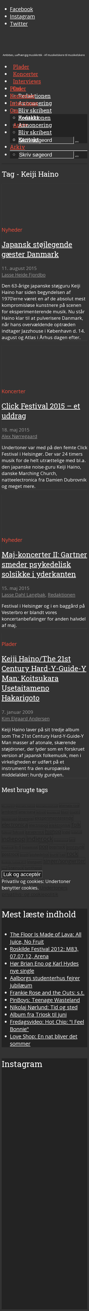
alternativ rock (69, 805)
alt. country (8, 805)
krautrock (7, 847)
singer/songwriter (64, 860)
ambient (9, 811)
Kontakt (28, 139)
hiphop (53, 831)
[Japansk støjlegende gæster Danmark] (40, 222)
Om (14, 110)
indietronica (61, 840)
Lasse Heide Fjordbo (24, 274)
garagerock (34, 831)
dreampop (26, 818)
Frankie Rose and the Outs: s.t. (47, 992)
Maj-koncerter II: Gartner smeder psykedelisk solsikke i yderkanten (44, 564)
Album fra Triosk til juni (38, 1014)
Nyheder (12, 229)
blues (64, 812)
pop (43, 846)
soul (4, 868)
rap (62, 854)
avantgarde (53, 812)
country (75, 812)
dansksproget (9, 818)
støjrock (16, 867)
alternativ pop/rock (47, 805)
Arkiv (17, 146)
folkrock (18, 832)
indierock (40, 839)
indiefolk (77, 832)
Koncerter (22, 95)
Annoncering (35, 124)
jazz (72, 840)
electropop (38, 825)
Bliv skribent (35, 110)
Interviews (27, 81)
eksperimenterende (54, 818)
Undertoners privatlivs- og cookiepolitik (34, 890)
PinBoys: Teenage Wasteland (45, 1000)
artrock (41, 812)
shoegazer (35, 861)
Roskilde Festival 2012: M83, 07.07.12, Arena (44, 952)
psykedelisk (39, 854)
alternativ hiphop (25, 805)
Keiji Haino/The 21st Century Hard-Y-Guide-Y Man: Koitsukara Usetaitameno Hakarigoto (44, 678)
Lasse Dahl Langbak (23, 594)
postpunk (75, 846)
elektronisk (59, 825)
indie (66, 832)
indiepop (13, 839)
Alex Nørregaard (19, 436)
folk (76, 824)
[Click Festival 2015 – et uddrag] (40, 384)
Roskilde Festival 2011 (14, 861)
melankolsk (29, 847)
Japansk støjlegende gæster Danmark (37, 249)
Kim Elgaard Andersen (26, 718)
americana (27, 812)
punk (54, 854)
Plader (18, 88)
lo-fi (18, 847)
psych (24, 855)
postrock (10, 854)
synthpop (33, 867)
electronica (15, 824)
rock (72, 853)
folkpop (6, 832)
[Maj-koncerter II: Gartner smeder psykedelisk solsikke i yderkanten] (40, 532)
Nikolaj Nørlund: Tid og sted (44, 1007)
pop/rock (57, 846)
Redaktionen (34, 117)
